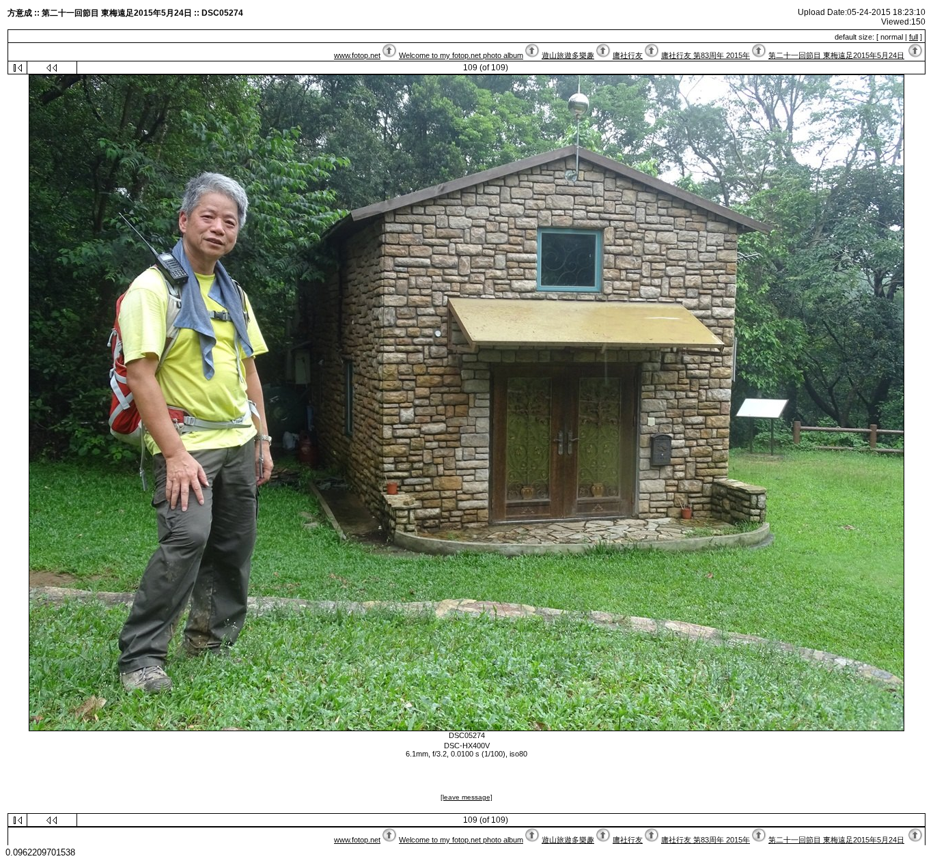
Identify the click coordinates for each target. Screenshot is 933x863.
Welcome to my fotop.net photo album (461, 55)
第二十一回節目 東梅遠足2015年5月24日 (836, 55)
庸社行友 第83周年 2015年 (705, 55)
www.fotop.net (357, 55)
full (913, 37)
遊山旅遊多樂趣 (568, 55)
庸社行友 (628, 55)
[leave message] (466, 797)
